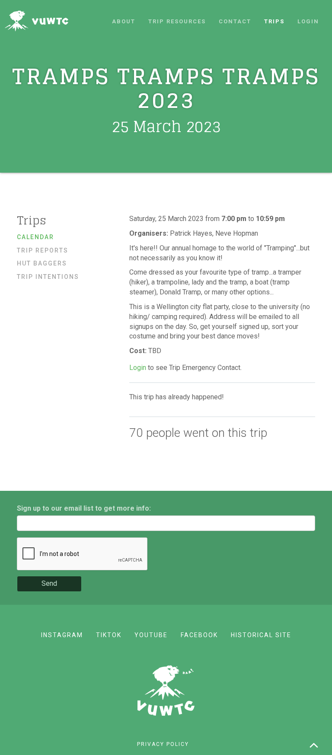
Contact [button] (235, 21)
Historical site (261, 635)
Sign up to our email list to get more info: (84, 508)
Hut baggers (42, 263)
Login (308, 21)
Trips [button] (274, 21)
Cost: (138, 351)
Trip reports (42, 250)
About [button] (123, 21)
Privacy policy (163, 744)
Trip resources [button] (177, 21)
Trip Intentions (48, 276)
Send (49, 583)
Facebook (199, 635)
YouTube (151, 635)
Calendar (35, 237)
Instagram (62, 635)
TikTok (108, 635)
